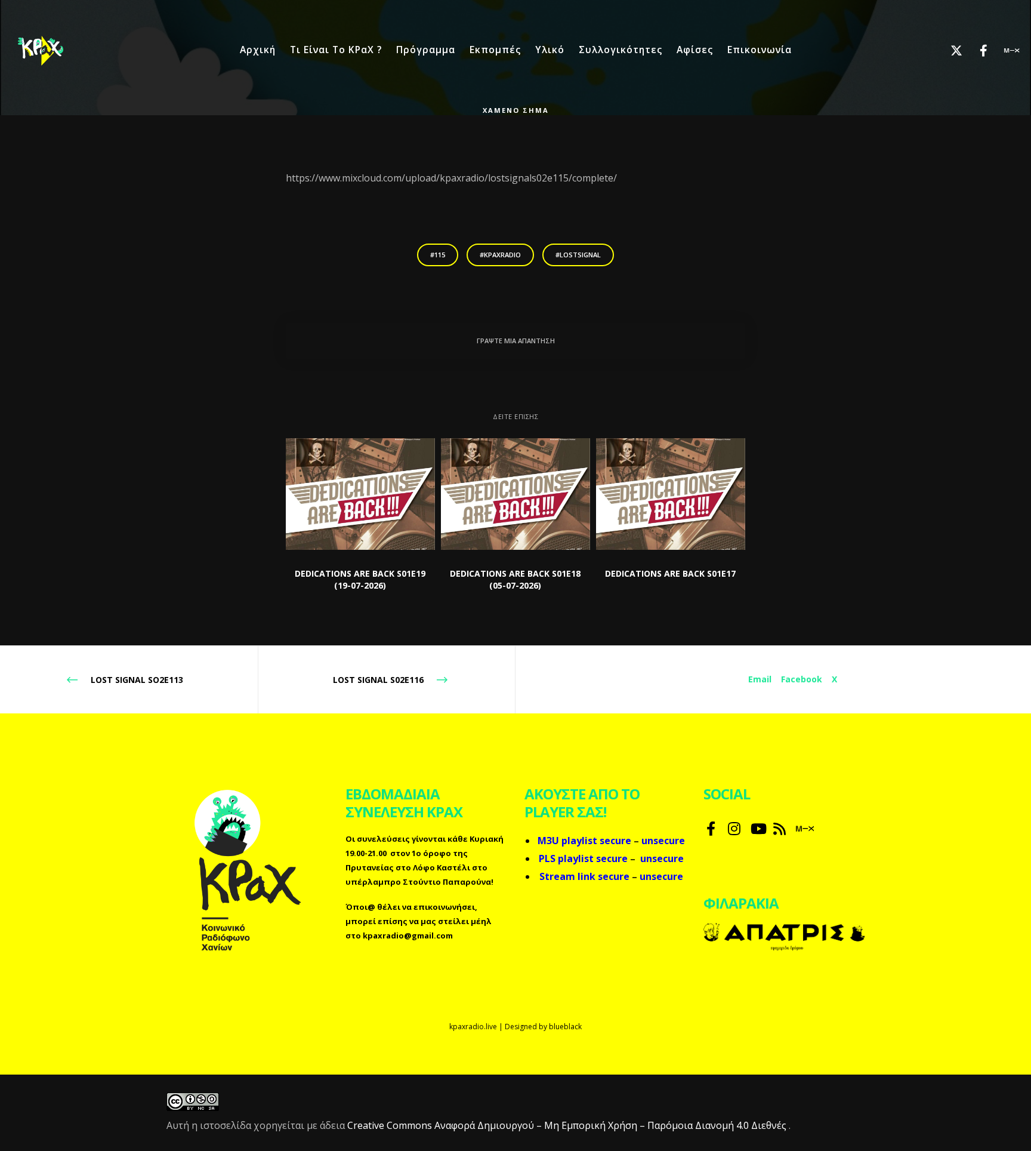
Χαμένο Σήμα (516, 110)
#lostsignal (578, 254)
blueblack (565, 1026)
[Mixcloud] (1002, 50)
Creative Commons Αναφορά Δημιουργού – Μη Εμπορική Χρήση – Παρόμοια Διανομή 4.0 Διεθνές (568, 1125)
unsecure (662, 858)
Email (759, 679)
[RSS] (778, 827)
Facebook (801, 679)
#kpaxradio (500, 254)
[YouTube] (756, 827)
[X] (949, 50)
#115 (437, 254)
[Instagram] (733, 827)
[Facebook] (975, 50)
